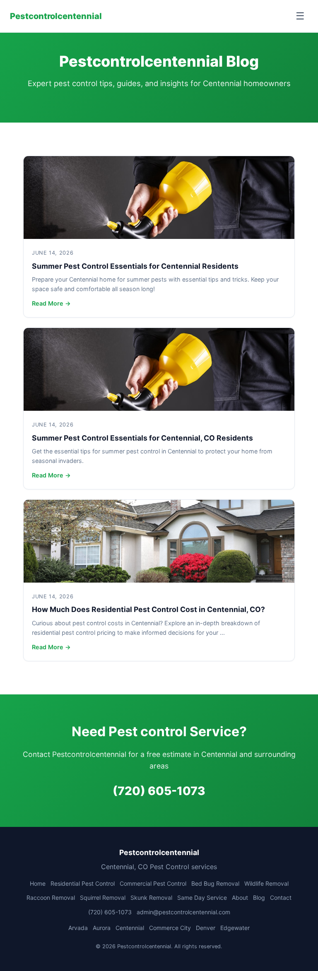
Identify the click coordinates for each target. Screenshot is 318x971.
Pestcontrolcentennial (56, 16)
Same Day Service (202, 897)
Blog (259, 897)
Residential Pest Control (83, 883)
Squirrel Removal (102, 897)
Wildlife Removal (266, 883)
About (240, 897)
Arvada (78, 927)
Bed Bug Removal (215, 883)
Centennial (130, 927)
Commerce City (170, 927)
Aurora (102, 927)
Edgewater (235, 927)
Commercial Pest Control (153, 883)
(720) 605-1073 (159, 791)
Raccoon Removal (50, 897)
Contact (281, 897)
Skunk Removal (151, 897)
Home (38, 883)
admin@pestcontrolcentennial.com (183, 912)
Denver (205, 927)
